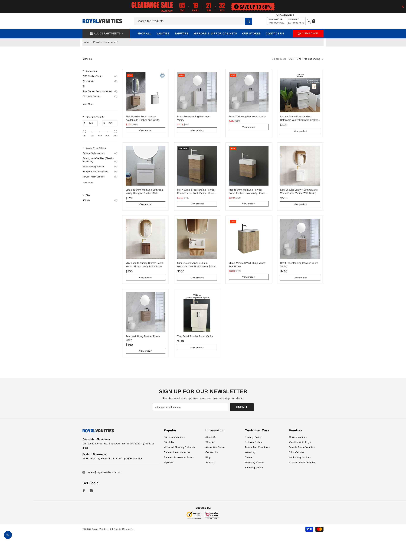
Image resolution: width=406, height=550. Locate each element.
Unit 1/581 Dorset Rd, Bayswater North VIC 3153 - (112, 443)
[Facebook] (83, 490)
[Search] (193, 21)
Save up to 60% (256, 6)
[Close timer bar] (403, 6)
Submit (241, 407)
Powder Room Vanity (105, 42)
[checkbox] (100, 153)
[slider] (84, 131)
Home (85, 42)
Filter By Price (95, 117)
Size (88, 195)
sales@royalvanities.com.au (104, 472)
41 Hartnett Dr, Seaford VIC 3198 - (103, 458)
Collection (91, 71)
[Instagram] (91, 490)
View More (88, 104)
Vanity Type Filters (96, 148)
